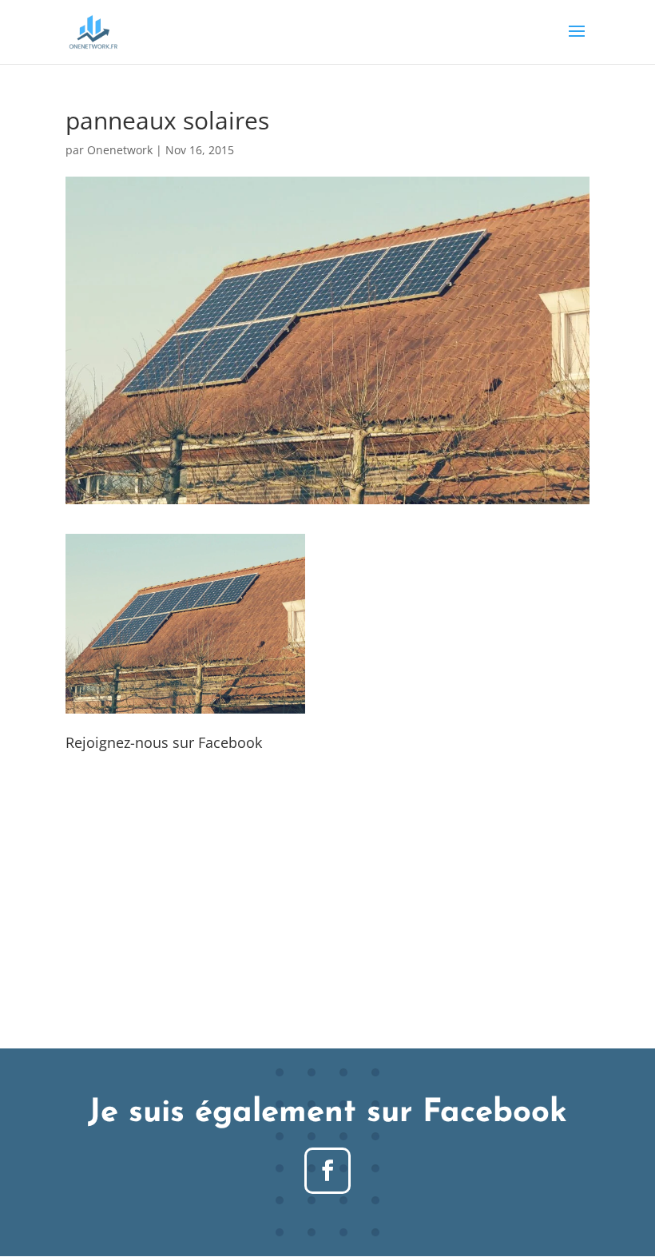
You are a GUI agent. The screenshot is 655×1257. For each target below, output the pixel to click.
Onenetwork (120, 149)
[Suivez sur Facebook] (327, 1171)
